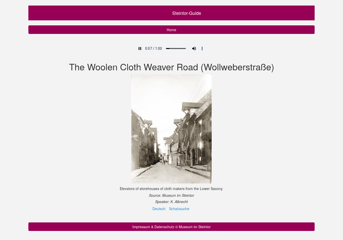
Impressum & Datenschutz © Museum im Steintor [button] (171, 226)
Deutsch (158, 208)
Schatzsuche (179, 208)
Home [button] (171, 29)
